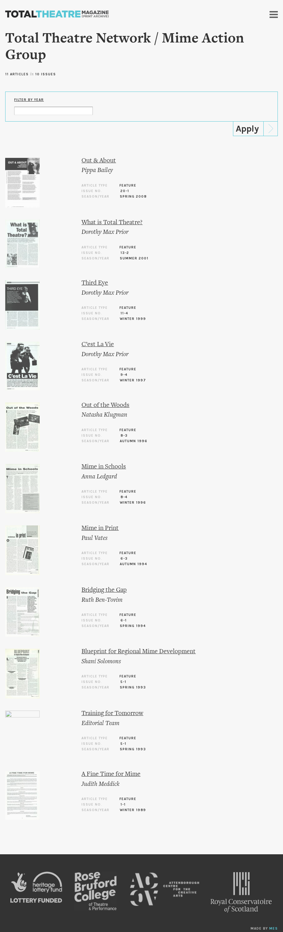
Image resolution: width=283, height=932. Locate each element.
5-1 (123, 682)
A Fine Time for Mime (110, 774)
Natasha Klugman (104, 415)
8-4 (123, 497)
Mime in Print (100, 528)
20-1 (124, 191)
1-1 (123, 804)
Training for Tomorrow (112, 713)
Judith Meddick (100, 784)
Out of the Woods (105, 405)
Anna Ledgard (99, 477)
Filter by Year (29, 100)
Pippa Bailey (97, 170)
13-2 (124, 253)
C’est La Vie (97, 344)
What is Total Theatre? (112, 222)
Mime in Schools (103, 467)
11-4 (124, 313)
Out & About (98, 161)
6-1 (123, 620)
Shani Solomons (101, 661)
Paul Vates (94, 538)
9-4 (123, 375)
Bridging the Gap (104, 590)
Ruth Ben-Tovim (102, 600)
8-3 (124, 436)
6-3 (124, 559)
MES (273, 928)
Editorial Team (100, 723)
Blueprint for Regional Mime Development (138, 651)
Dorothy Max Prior (104, 232)
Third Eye (94, 283)
